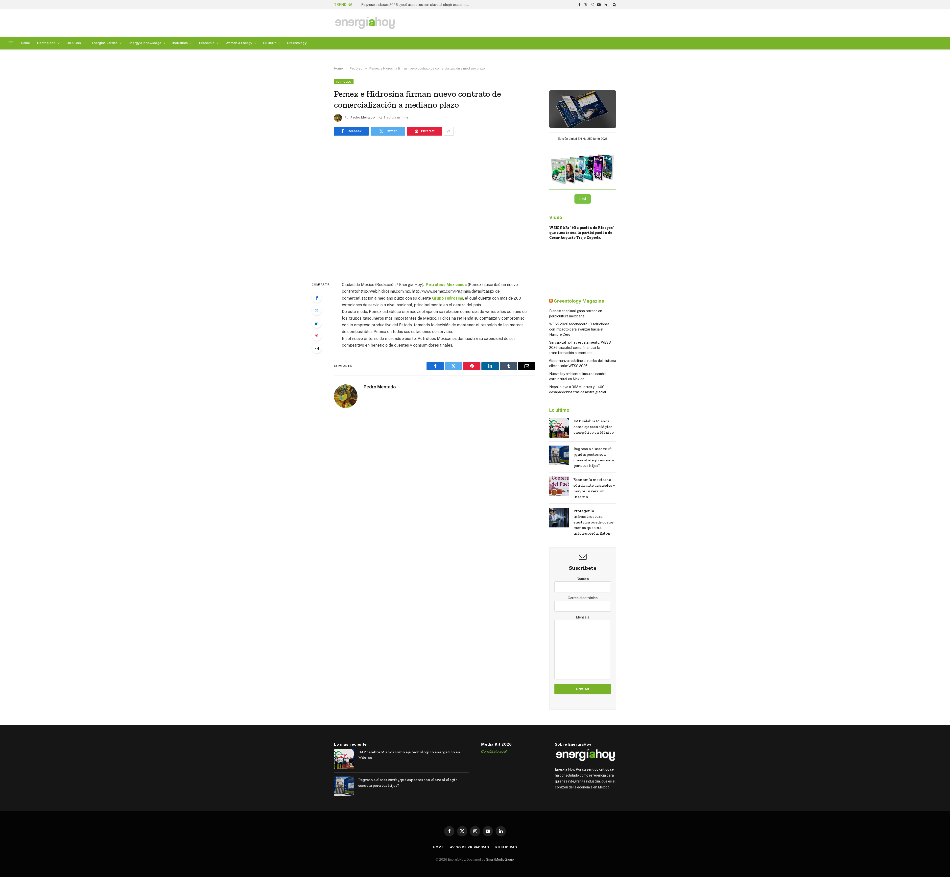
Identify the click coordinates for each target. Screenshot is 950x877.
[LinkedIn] (317, 323)
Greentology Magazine (579, 301)
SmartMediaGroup (500, 859)
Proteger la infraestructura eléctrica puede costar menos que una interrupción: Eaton (593, 522)
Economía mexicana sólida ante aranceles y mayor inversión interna (594, 488)
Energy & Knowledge (145, 43)
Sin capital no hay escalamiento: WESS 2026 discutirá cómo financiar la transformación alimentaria (580, 347)
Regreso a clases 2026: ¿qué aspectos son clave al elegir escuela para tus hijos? (417, 5)
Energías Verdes (105, 43)
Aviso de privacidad (469, 847)
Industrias (180, 43)
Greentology (297, 43)
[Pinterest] (317, 336)
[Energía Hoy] (365, 23)
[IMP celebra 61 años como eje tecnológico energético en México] (559, 428)
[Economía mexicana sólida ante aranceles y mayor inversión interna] (559, 486)
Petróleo (344, 81)
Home (25, 43)
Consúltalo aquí (494, 751)
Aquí (582, 199)
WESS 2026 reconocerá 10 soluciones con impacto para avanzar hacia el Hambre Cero (579, 329)
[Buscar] (614, 4)
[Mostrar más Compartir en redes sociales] (449, 131)
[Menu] (11, 43)
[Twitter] (317, 310)
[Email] (317, 348)
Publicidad (506, 847)
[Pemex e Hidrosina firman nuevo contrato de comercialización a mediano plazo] (434, 207)
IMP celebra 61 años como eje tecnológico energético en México (593, 427)
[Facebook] (317, 298)
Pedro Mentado (363, 117)
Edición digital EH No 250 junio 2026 (583, 139)
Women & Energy (239, 43)
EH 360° (269, 43)
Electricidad (46, 43)
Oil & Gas (74, 43)
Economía (206, 43)
